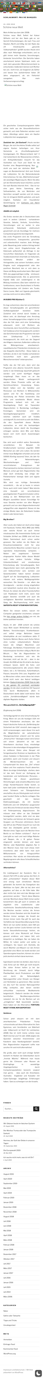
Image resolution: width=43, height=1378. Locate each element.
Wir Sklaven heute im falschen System (19, 1123)
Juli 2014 (7, 1292)
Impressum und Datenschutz (14, 1370)
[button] (38, 1373)
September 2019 (10, 1183)
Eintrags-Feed (9, 1344)
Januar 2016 (8, 1282)
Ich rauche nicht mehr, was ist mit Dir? (18, 1157)
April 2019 (7, 1193)
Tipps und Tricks (10, 1320)
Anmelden (7, 1340)
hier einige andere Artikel (18, 616)
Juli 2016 (7, 1278)
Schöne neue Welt (13, 27)
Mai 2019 (7, 1188)
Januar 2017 (8, 1273)
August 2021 (8, 1174)
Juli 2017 (6, 1264)
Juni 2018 (7, 1226)
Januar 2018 (8, 1250)
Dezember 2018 (9, 1207)
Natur (5, 1311)
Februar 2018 (8, 1245)
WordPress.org (9, 1354)
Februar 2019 (8, 1198)
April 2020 (7, 1179)
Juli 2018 (7, 1221)
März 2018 (7, 1240)
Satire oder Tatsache (11, 1316)
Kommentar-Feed (10, 1349)
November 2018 (10, 1212)
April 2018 (7, 1235)
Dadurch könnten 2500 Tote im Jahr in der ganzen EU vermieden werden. (21, 685)
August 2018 (8, 1217)
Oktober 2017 (8, 1259)
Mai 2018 (7, 1231)
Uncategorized (9, 1325)
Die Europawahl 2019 (12, 1150)
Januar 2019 (8, 1202)
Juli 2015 (7, 1287)
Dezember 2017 (9, 1254)
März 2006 (7, 1297)
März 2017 (7, 1268)
